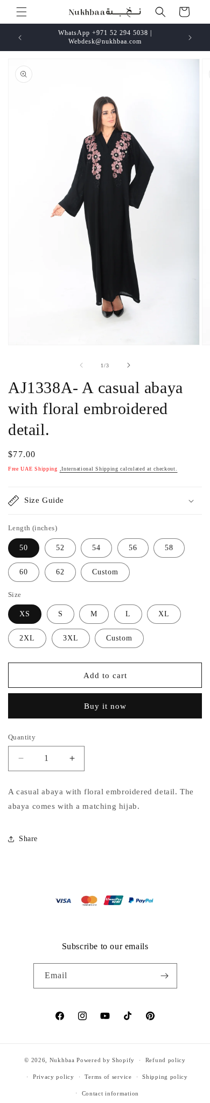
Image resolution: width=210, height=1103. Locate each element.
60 (23, 572)
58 (169, 548)
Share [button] (28, 839)
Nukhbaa (62, 1060)
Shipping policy (165, 1076)
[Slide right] (129, 365)
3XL (71, 638)
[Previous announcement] (20, 37)
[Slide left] (81, 365)
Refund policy (165, 1060)
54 (96, 548)
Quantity (22, 737)
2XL (27, 638)
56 (133, 548)
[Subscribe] (165, 975)
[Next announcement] (190, 37)
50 (23, 548)
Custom (105, 572)
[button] (21, 12)
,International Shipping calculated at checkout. (119, 469)
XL (164, 614)
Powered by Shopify (105, 1060)
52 (60, 548)
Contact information (110, 1093)
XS (24, 614)
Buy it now (105, 706)
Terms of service (108, 1076)
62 (60, 572)
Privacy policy (53, 1076)
